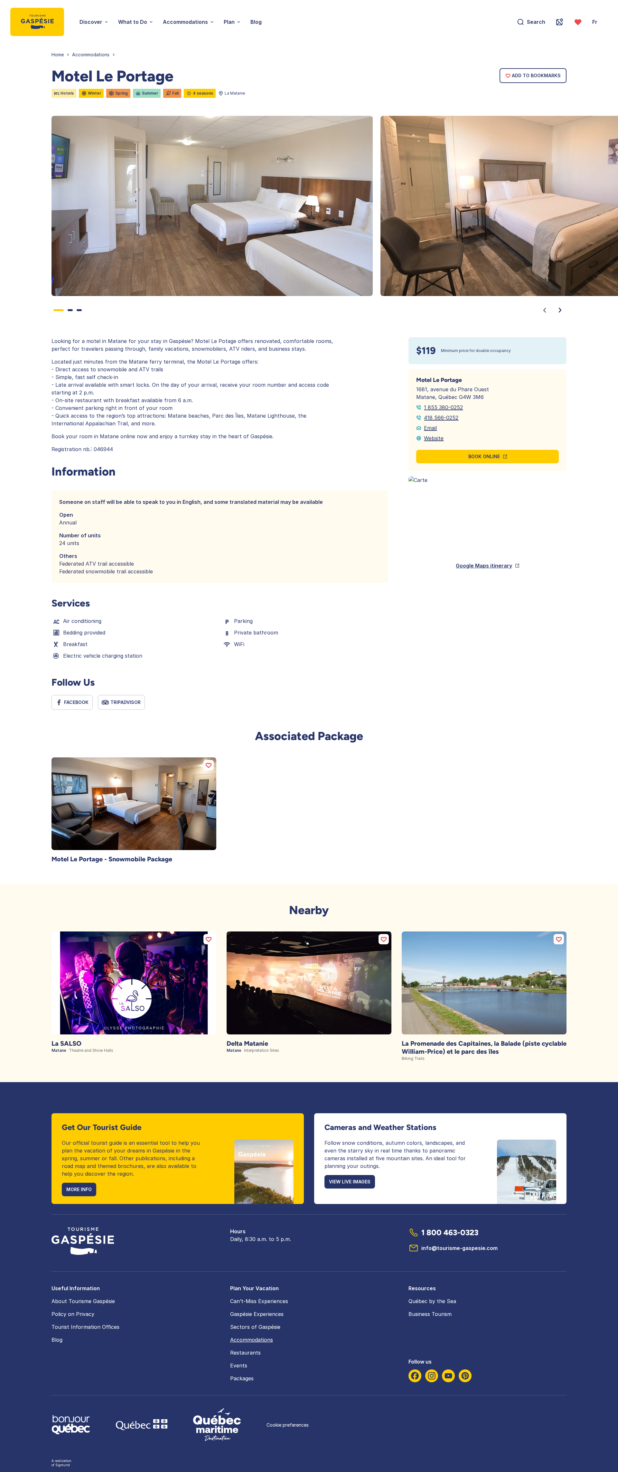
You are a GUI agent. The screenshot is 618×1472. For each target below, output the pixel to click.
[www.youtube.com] (448, 1375)
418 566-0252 (441, 417)
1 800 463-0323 (449, 1232)
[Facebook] (414, 1375)
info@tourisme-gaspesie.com (459, 1248)
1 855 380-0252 (443, 407)
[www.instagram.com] (431, 1375)
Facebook (76, 702)
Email (430, 428)
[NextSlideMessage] (560, 310)
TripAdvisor (125, 702)
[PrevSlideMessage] (544, 310)
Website (434, 438)
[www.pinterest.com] (465, 1375)
